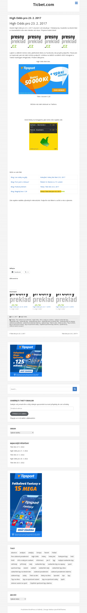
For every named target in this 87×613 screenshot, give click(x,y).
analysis (22, 553)
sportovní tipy (15, 568)
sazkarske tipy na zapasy (67, 321)
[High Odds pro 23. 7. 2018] (43, 300)
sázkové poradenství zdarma (32, 323)
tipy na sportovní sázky (32, 324)
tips (63, 575)
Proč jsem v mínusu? (22, 182)
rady (30, 564)
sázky (25, 575)
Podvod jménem (20, 187)
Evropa (39, 553)
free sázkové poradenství (23, 320)
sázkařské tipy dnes (35, 321)
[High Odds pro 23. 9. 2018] (66, 300)
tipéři (63, 579)
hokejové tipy (63, 556)
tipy (69, 575)
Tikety (42, 187)
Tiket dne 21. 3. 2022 (17, 455)
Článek (42, 182)
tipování (56, 575)
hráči (12, 560)
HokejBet (43, 177)
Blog (12, 177)
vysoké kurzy (63, 324)
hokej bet (52, 556)
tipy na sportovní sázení (17, 324)
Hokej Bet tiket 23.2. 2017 (56, 177)
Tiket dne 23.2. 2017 (52, 187)
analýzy (31, 553)
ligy (54, 560)
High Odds (23, 317)
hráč (72, 556)
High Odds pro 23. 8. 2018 (18, 307)
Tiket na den (53, 323)
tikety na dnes (62, 323)
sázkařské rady (14, 321)
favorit (46, 553)
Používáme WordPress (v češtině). (31, 609)
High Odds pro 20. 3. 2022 (19, 459)
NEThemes (62, 609)
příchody (23, 564)
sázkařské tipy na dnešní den (50, 321)
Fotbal (13, 320)
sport (70, 564)
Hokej (44, 556)
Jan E (48, 560)
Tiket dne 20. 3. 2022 (17, 463)
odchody (14, 564)
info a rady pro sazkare (47, 320)
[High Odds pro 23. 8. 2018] (20, 300)
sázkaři (33, 568)
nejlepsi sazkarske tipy (61, 320)
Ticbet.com (43, 4)
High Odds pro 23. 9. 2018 (65, 307)
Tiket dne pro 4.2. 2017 (53, 191)
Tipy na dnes (71, 323)
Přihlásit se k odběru (19, 414)
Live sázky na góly (21, 177)
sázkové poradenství (16, 323)
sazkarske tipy (24, 321)
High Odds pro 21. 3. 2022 (19, 451)
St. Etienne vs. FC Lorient (54, 182)
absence (14, 553)
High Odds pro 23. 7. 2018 (41, 307)
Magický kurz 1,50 (21, 191)
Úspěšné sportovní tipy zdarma (49, 324)
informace (39, 560)
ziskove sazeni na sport (17, 326)
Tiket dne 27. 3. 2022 (17, 447)
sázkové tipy (45, 323)
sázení (26, 568)
